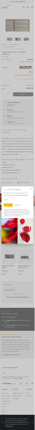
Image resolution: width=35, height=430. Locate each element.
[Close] (31, 189)
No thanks (17, 205)
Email (6, 199)
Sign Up (8, 205)
